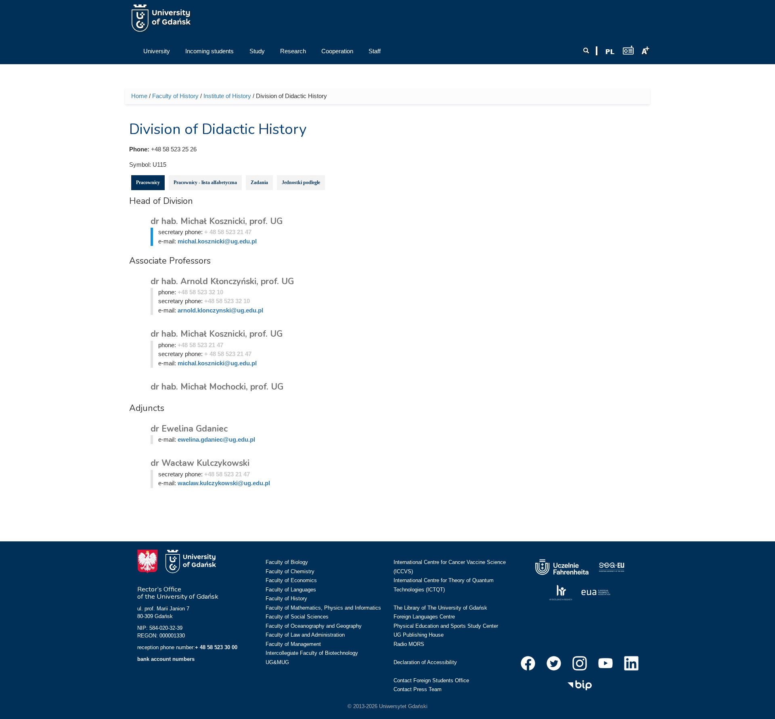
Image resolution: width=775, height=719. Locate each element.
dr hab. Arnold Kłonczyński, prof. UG (222, 281)
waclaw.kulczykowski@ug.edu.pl (224, 483)
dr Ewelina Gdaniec (189, 428)
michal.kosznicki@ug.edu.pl (217, 241)
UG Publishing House (419, 635)
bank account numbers (166, 659)
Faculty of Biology (287, 562)
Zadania (259, 182)
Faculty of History (175, 95)
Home (139, 95)
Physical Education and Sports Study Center (446, 626)
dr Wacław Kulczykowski (200, 463)
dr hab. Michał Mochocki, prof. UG (217, 386)
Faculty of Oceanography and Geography (314, 626)
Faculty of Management (293, 644)
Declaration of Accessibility (425, 662)
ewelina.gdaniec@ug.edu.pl (216, 439)
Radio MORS (409, 644)
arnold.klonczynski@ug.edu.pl (220, 310)
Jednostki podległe (301, 182)
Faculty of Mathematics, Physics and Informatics (323, 608)
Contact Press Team (418, 689)
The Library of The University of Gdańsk (440, 608)
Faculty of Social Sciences (297, 617)
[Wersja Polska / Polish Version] (609, 51)
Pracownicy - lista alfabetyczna (205, 182)
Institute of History (227, 95)
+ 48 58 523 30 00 (216, 647)
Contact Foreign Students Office (431, 680)
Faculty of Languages (291, 590)
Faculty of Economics (291, 580)
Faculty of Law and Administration (305, 635)
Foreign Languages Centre (424, 617)
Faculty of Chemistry (290, 571)
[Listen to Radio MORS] (628, 50)
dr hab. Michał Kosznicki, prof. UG (217, 221)
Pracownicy (148, 182)
